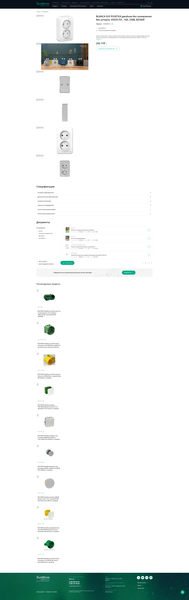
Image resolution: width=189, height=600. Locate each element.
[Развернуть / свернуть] (150, 193)
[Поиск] (149, 3)
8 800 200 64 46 (74, 582)
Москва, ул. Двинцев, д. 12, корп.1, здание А (114, 579)
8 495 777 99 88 (74, 584)
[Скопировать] (41, 307)
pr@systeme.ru (109, 592)
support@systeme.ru (75, 586)
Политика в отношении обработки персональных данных (81, 590)
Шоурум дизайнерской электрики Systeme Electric (114, 583)
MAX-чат (71, 579)
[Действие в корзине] (152, 3)
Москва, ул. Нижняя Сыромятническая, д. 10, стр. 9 (115, 586)
